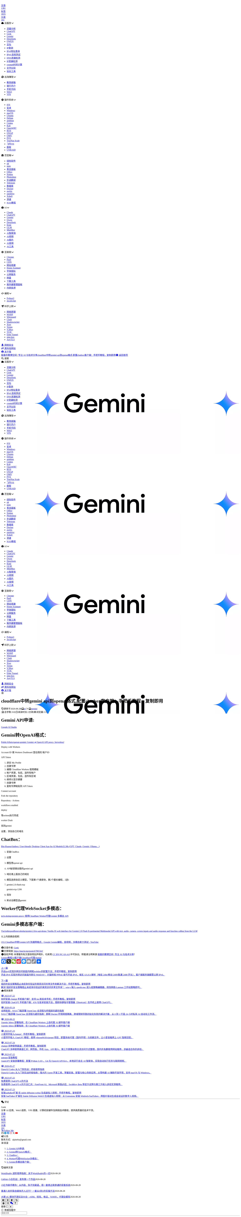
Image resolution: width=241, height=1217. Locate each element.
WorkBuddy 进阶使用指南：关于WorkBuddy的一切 (25, 1173)
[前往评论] (11, 1203)
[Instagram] (10, 1133)
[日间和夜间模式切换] (12, 1200)
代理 (33, 958)
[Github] (2, 1133)
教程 (10, 958)
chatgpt (38, 958)
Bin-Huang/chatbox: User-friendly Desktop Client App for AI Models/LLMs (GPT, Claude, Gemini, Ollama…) (50, 846)
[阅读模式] (3, 1200)
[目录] (8, 1203)
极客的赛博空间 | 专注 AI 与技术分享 (116, 954)
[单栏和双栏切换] (16, 1200)
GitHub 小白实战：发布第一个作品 (18, 1179)
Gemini (4, 958)
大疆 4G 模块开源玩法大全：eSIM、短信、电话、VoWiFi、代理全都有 (35, 1197)
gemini (34, 709)
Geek (16, 948)
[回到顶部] (15, 1203)
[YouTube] (16, 1133)
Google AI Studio (9, 727)
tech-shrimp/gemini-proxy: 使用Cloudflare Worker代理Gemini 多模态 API (34, 916)
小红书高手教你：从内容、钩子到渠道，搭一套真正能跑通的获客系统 (35, 1185)
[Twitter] (13, 1133)
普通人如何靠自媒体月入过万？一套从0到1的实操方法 (28, 1191)
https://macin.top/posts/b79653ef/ (28, 951)
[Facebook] (8, 1133)
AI (13, 958)
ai (25, 709)
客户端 (18, 958)
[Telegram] (5, 1133)
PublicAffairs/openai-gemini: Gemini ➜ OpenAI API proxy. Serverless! (32, 742)
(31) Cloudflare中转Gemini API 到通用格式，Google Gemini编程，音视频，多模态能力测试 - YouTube (49, 942)
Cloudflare (26, 958)
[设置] (3, 1203)
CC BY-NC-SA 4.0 (61, 954)
